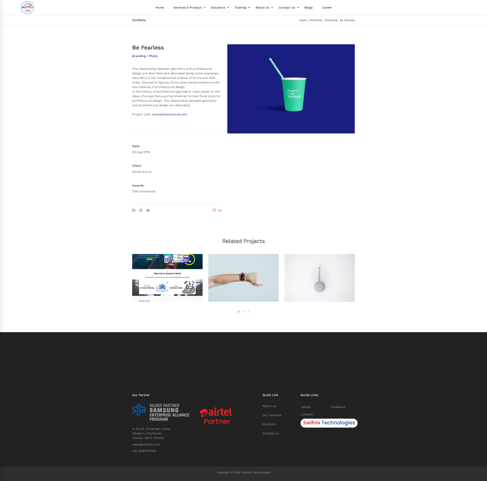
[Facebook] (134, 210)
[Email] (148, 210)
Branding (331, 20)
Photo (153, 56)
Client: (137, 165)
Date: (136, 146)
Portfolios (316, 20)
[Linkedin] (141, 210)
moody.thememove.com (169, 114)
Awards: (138, 185)
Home (303, 20)
